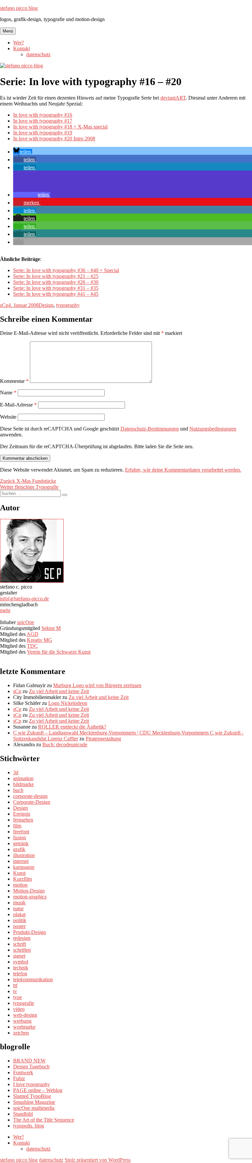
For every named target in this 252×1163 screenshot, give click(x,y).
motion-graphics (30, 896)
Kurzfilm (22, 879)
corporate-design (30, 796)
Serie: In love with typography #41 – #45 (55, 294)
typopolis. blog (28, 1125)
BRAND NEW (29, 1060)
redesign (22, 938)
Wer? (18, 42)
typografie (23, 1003)
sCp (4, 305)
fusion (19, 837)
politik (19, 920)
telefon (20, 973)
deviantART (173, 98)
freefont (21, 831)
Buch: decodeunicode (64, 744)
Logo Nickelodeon (67, 703)
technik (20, 967)
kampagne (23, 867)
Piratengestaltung (103, 738)
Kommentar (14, 381)
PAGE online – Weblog (37, 1090)
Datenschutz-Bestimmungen (149, 428)
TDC (32, 646)
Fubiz (19, 1078)
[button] (22, 151)
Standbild (23, 1114)
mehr (5, 610)
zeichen (21, 1032)
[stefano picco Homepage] (32, 581)
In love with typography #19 (42, 132)
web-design (25, 1015)
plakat (19, 914)
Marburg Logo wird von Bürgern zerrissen (97, 685)
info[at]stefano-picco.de (24, 598)
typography (68, 305)
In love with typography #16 (42, 115)
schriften (22, 950)
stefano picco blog (19, 8)
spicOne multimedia (33, 1108)
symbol (20, 962)
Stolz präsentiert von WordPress (98, 1160)
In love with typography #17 (42, 121)
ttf (15, 985)
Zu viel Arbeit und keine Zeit (59, 691)
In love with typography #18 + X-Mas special (60, 126)
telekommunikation (33, 979)
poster (19, 926)
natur (18, 908)
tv (15, 991)
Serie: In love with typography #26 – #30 (55, 282)
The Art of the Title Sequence (43, 1120)
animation (23, 778)
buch (18, 790)
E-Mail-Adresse (18, 404)
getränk (21, 843)
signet (19, 956)
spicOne (25, 622)
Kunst (19, 873)
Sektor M (51, 628)
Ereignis (21, 814)
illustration (24, 855)
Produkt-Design (29, 932)
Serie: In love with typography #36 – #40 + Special (66, 270)
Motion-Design (29, 891)
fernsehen (23, 820)
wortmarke (24, 1027)
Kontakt (21, 48)
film (17, 825)
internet (21, 861)
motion (20, 885)
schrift (19, 944)
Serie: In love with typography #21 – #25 (55, 276)
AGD (32, 634)
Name (8, 392)
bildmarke (23, 784)
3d (15, 772)
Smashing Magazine (34, 1102)
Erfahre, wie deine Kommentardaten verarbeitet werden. (183, 470)
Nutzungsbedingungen (212, 428)
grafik (19, 849)
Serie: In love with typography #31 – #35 (55, 288)
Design (46, 305)
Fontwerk (23, 1072)
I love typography (31, 1084)
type (17, 997)
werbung (22, 1021)
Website (8, 417)
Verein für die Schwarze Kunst (59, 652)
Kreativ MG (39, 640)
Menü (8, 31)
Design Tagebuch (31, 1066)
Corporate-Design (31, 802)
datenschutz (38, 54)
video (19, 1009)
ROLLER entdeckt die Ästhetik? (72, 727)
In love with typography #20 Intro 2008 (54, 138)
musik (19, 902)
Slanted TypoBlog (32, 1096)
